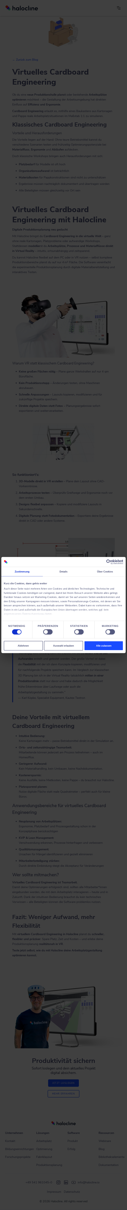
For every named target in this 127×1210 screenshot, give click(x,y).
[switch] (48, 632)
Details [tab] (64, 571)
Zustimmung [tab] (22, 571)
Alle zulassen (103, 645)
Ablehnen (23, 645)
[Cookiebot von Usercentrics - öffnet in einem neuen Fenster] (108, 561)
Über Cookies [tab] (105, 571)
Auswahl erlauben (63, 645)
